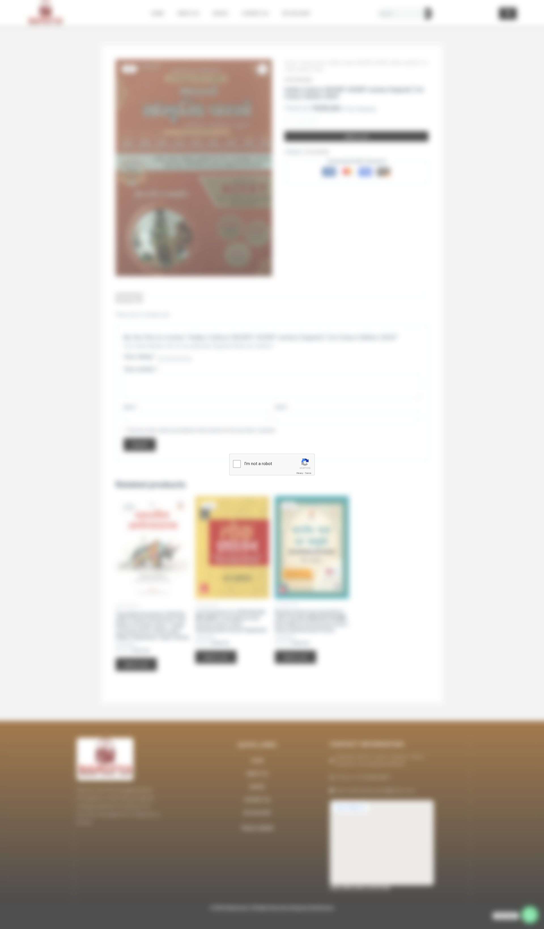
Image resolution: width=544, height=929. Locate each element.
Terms (308, 473)
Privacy (299, 473)
